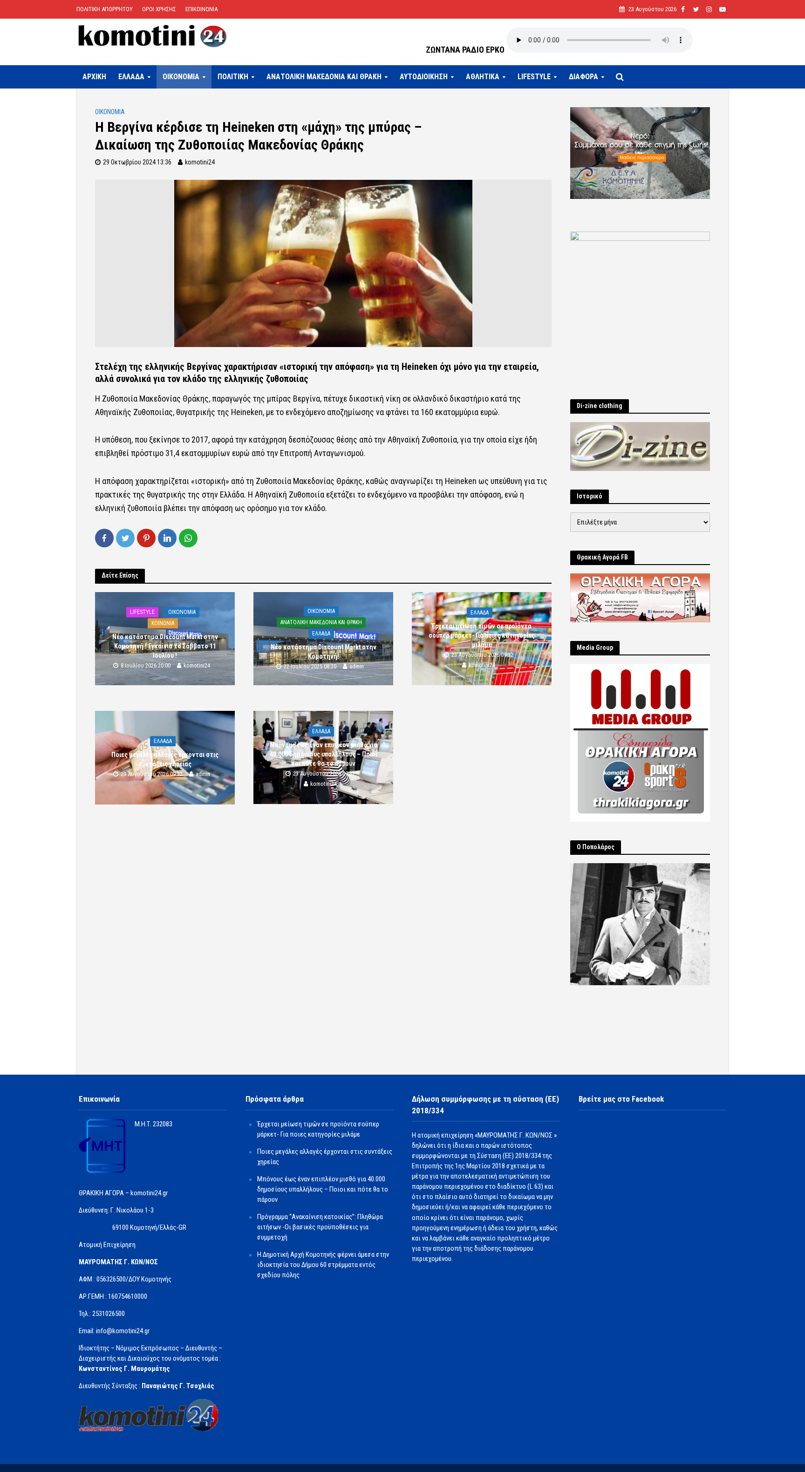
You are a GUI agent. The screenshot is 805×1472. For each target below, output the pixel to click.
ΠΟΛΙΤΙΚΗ (233, 76)
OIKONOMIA (181, 76)
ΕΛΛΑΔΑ (131, 76)
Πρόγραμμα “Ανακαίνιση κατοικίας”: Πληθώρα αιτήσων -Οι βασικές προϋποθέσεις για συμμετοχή (320, 1227)
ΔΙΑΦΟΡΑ (583, 76)
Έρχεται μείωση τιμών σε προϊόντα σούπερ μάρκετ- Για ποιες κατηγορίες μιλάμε (482, 635)
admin (356, 666)
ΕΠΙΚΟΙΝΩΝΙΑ (201, 9)
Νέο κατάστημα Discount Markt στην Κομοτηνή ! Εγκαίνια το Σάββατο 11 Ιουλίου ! (165, 646)
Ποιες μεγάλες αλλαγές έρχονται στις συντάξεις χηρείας (164, 759)
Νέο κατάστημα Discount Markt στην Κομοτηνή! (323, 651)
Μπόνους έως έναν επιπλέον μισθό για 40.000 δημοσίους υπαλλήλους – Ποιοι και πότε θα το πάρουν (323, 754)
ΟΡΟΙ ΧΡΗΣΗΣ (159, 9)
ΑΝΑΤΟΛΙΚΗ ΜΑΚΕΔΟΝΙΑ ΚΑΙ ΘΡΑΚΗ (324, 76)
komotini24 (200, 162)
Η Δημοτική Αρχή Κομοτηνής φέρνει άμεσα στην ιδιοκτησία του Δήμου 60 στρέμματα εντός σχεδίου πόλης (323, 1264)
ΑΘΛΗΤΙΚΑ (482, 76)
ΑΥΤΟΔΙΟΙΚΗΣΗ (424, 76)
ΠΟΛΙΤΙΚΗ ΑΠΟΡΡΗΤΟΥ (104, 9)
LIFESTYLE (534, 76)
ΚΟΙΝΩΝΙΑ (162, 623)
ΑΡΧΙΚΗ (94, 76)
